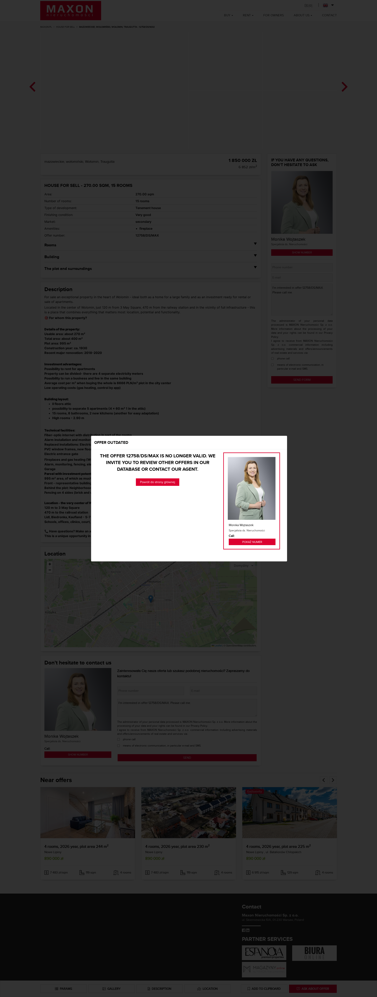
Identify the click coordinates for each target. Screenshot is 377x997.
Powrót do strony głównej (157, 482)
